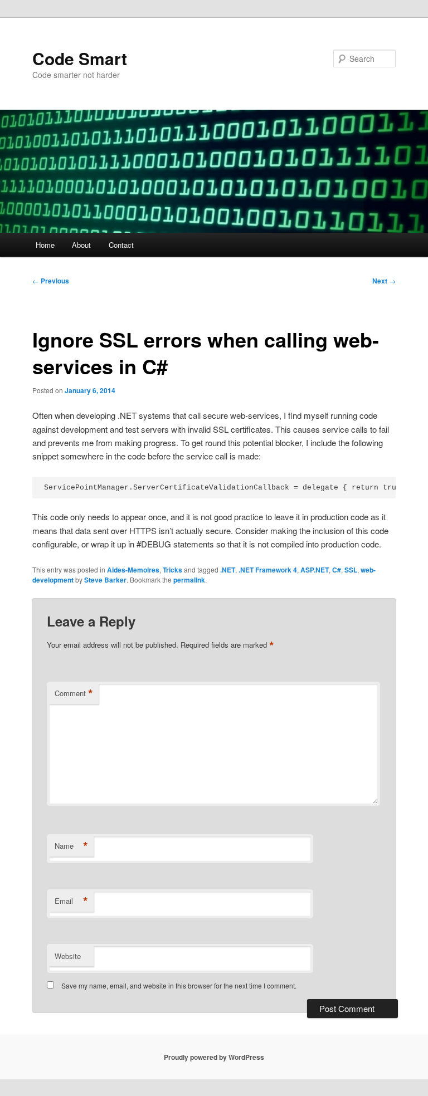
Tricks (172, 570)
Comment (74, 693)
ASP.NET (314, 570)
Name (71, 846)
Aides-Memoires (133, 570)
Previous (50, 281)
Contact (121, 244)
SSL (350, 570)
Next (384, 281)
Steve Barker (105, 580)
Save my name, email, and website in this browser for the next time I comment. (178, 985)
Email (71, 901)
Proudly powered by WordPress (214, 1057)
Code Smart (79, 58)
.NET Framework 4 (268, 570)
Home (45, 244)
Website (68, 956)
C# (336, 570)
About (81, 244)
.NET (227, 570)
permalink (189, 580)
